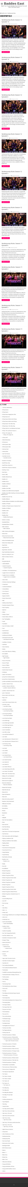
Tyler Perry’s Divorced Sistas (8, 1115)
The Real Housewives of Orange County (10, 1050)
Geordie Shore (5, 630)
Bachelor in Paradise (6, 460)
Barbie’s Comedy (6, 519)
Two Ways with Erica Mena (8, 1108)
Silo (3, 905)
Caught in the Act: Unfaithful (8, 575)
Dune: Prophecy (5, 607)
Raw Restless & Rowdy (7, 857)
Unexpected (5, 1131)
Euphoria (4, 609)
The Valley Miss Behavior (7, 1092)
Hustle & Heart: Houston (7, 669)
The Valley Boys (5, 1087)
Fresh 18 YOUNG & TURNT (8, 626)
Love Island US (5, 764)
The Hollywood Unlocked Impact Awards (11, 993)
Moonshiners (5, 808)
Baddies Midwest (6, 499)
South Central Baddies (7, 921)
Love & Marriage (5, 720)
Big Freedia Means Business (8, 552)
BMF (3, 559)
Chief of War (5, 579)
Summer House (5, 944)
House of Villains (5, 665)
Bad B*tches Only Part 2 (7, 465)
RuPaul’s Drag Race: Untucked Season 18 (10, 894)
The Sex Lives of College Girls (8, 1069)
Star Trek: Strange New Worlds (8, 933)
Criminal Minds (5, 589)
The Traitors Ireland (6, 1078)
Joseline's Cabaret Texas (7, 683)
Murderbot (4, 813)
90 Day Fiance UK (6, 416)
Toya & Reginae (5, 1101)
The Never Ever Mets (6, 1027)
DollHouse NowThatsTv (7, 602)
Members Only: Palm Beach (8, 801)
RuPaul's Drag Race (6, 873)
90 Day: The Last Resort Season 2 (9, 430)
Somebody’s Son (5, 919)
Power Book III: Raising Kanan (8, 847)
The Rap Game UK (6, 1032)
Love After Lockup (7, 706)
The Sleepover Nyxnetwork (8, 1071)
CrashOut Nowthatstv (6, 586)
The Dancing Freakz (6, 983)
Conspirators (5, 584)
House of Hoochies (6, 660)
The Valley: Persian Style (7, 1094)
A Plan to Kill (4, 437)
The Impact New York (6, 1007)
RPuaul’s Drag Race (6, 870)
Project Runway (5, 854)
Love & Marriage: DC (6, 727)
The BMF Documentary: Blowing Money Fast (11, 972)
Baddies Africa (5, 481)
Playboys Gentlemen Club (7, 838)
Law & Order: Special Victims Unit (9, 702)
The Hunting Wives (6, 1002)
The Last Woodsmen (6, 1016)
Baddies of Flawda (6, 503)
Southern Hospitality (6, 930)
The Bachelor (5, 970)
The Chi (4, 981)
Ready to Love (5, 859)
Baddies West (5, 515)
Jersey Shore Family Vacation (8, 676)
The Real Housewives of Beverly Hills (10, 1037)
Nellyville (4, 817)
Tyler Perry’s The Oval (7, 1124)
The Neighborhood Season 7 (8, 1025)
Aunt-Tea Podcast (6, 453)
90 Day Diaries (5, 409)
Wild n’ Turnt (5, 1159)
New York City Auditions (7, 819)
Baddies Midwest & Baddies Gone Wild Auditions (12, 501)
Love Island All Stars (6, 755)
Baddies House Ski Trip (7, 496)
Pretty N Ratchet (5, 852)
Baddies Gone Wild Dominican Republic (10, 490)
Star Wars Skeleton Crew (7, 935)
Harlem (3, 649)
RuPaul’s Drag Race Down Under (9, 889)
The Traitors (5, 1074)
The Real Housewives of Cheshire (9, 1044)
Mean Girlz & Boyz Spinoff (8, 799)
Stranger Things (5, 940)
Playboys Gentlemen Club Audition (9, 840)
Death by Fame (5, 593)
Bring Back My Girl (6, 561)
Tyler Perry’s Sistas (6, 1117)
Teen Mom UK (5, 963)
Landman (4, 699)
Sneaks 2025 (5, 912)
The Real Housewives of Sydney (9, 1062)
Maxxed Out (5, 792)
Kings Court (4, 697)
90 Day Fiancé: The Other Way (8, 423)
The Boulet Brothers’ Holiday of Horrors (10, 974)
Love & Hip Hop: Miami (7, 718)
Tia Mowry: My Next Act (7, 1099)
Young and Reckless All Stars (8, 1166)
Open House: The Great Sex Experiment (10, 831)
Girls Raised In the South (7, 637)
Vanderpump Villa (6, 1138)
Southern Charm (5, 926)
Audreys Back (5, 451)
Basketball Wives (5, 522)
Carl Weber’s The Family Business (9, 570)
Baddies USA (5, 512)
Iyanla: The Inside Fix (6, 674)
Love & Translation (6, 729)
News (3, 822)
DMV (3, 600)
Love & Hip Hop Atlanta (7, 709)
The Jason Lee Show (6, 1009)
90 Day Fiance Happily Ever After (9, 414)
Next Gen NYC (5, 824)
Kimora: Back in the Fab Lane (8, 695)
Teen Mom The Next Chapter (8, 960)
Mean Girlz (4, 796)
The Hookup (5, 995)
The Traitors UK (5, 1081)
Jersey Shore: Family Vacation (8, 679)
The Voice (4, 1097)
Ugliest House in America (7, 1129)
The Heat (4, 990)
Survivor (4, 953)
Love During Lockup (6, 743)
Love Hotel (4, 748)
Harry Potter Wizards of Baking (8, 651)
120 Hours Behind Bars (7, 407)
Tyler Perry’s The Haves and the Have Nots (11, 1122)
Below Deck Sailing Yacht (7, 542)
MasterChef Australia (6, 787)
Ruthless (4, 896)
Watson (4, 1150)
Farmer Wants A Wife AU (7, 616)
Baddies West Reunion (8, 517)
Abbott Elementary (6, 439)
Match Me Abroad (6, 789)
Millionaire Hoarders (6, 803)
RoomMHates (5, 868)
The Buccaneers (5, 977)
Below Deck (4, 533)
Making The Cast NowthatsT (8, 776)
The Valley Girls (5, 1090)
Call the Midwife (5, 563)
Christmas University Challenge (8, 582)
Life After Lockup (6, 704)
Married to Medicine (6, 782)
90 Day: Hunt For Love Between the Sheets (11, 428)
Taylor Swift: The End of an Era (8, 958)
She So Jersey (5, 903)
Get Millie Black (5, 633)
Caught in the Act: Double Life (8, 572)
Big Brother (4, 545)
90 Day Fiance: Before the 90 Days (9, 421)
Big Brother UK (5, 547)
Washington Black (6, 1145)
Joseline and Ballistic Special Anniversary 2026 (12, 681)
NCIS (3, 815)
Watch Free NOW (6, 52)
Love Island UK (5, 762)
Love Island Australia (6, 759)
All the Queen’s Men (6, 446)
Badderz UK (4, 479)
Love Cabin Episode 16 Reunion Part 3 (10, 741)
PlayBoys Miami (5, 843)
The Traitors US (5, 1083)
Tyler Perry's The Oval (7, 1113)
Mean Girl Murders (6, 794)
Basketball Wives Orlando (7, 524)
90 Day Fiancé (5, 412)
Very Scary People (6, 1141)
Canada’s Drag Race (6, 566)
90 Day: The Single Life (7, 433)
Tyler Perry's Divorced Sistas (8, 1111)
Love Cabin (4, 736)
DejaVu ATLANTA (5, 595)
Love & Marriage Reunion (7, 725)
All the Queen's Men (6, 444)
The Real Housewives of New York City (10, 1048)
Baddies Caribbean (6, 483)
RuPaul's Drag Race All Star (8, 875)
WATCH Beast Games (6, 1147)
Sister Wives (4, 907)
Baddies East (14, 3)
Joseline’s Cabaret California (8, 686)
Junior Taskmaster (6, 693)
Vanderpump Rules (13, 24)
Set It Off (4, 900)
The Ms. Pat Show (6, 1021)
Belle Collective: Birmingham (8, 531)
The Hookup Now (6, 997)
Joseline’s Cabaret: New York (8, 690)
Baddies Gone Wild (6, 488)
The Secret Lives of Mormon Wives (9, 1067)
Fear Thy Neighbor (6, 619)
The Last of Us (5, 1014)
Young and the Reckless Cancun (9, 1168)
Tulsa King (4, 1104)
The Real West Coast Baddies (8, 1064)
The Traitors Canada (6, 1076)
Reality (3, 863)
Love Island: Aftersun (6, 766)
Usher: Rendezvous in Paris (8, 1134)
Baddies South (5, 510)
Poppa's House (5, 845)
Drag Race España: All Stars (8, 605)
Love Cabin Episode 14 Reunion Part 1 (10, 739)
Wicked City (4, 1157)
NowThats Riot (5, 829)
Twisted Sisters (5, 1106)
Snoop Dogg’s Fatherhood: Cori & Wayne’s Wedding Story (14, 914)
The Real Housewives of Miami (8, 1046)
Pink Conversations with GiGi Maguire (10, 836)
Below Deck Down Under (7, 535)
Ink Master (4, 672)
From (3, 628)
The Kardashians (5, 1011)
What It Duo (4, 1154)
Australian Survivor (6, 456)
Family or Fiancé (5, 614)
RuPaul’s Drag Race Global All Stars (9, 891)
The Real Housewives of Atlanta (9, 1034)
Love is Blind (5, 750)
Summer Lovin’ (5, 951)
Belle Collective (5, 526)
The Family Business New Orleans (9, 986)
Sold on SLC (4, 917)
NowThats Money (6, 826)
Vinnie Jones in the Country (8, 1143)
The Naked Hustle (6, 1023)
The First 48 (4, 988)
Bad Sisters (4, 472)
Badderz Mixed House (7, 476)
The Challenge (5, 979)
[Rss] (14, 1185)
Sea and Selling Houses (7, 898)
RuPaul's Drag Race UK (7, 880)
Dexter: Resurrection (6, 598)
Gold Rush (4, 644)
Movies (3, 810)
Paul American (5, 833)
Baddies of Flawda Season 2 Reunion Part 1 (11, 506)
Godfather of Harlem (6, 642)
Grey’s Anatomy (5, 646)
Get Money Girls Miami (7, 635)
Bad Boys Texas (5, 469)
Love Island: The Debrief (7, 771)
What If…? (4, 1152)
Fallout (3, 612)
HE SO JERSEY (5, 653)
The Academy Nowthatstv (7, 965)
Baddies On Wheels (6, 508)
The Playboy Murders (6, 1030)
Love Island (4, 752)
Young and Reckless (6, 1164)
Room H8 (4, 866)
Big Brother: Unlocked (7, 549)
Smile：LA (4, 910)
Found (3, 621)
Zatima (3, 1171)
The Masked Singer (6, 1018)
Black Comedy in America (7, 556)
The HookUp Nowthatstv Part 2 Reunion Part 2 (12, 1000)
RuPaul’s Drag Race (6, 884)
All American (5, 442)
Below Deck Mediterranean (8, 540)
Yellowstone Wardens (6, 1161)
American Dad (5, 449)
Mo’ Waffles (4, 806)
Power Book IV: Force (6, 850)
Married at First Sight (6, 778)
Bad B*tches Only (6, 463)
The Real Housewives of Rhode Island (10, 1057)
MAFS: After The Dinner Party (8, 773)
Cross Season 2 (5, 591)
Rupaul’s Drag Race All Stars (8, 887)
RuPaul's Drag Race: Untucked (8, 882)
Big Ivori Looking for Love (7, 554)
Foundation (4, 623)
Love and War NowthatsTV (8, 734)
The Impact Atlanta (6, 1004)
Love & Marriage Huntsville (8, 722)
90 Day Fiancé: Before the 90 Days (9, 419)
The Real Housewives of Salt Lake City (10, 1060)
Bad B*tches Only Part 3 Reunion (9, 467)
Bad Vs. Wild (5, 474)
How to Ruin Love (6, 667)
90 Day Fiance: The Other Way (8, 426)
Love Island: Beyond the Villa (8, 769)
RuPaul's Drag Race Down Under (9, 877)
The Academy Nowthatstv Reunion (9, 967)
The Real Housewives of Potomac (9, 1053)
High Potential (5, 656)
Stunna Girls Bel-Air (6, 942)
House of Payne (5, 663)
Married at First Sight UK (7, 780)
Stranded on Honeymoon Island (9, 937)
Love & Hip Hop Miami (7, 713)
